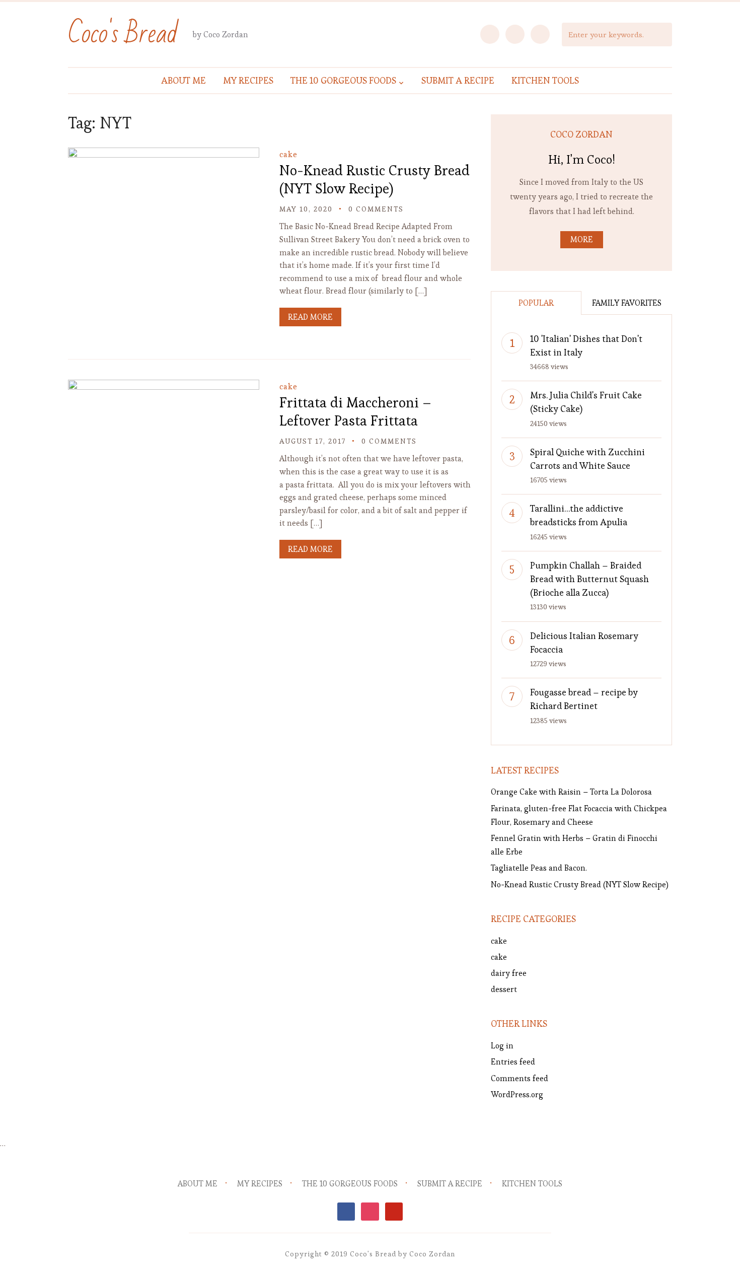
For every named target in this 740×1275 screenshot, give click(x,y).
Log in (502, 1045)
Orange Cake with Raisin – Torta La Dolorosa (571, 792)
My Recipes (248, 80)
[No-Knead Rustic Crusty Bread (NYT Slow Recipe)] (163, 154)
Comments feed (519, 1078)
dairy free (509, 973)
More (581, 239)
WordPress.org (517, 1094)
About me (183, 80)
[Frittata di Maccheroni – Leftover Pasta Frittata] (163, 386)
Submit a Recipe (457, 80)
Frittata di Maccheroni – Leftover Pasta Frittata (355, 411)
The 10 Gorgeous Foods (343, 80)
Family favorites (626, 303)
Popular (536, 303)
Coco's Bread (123, 34)
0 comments (376, 209)
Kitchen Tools (545, 80)
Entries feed (513, 1061)
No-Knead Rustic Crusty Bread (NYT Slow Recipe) (374, 179)
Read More (310, 317)
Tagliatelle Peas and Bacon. (539, 868)
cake (288, 154)
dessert (504, 989)
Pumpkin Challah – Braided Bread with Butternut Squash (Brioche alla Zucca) (589, 578)
